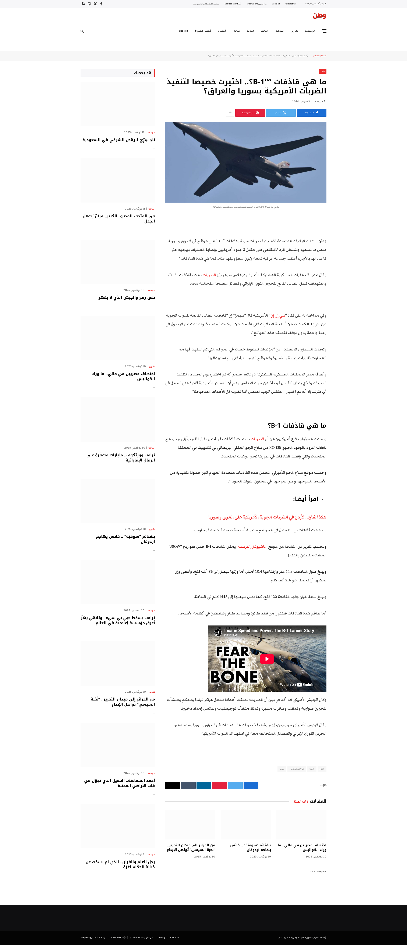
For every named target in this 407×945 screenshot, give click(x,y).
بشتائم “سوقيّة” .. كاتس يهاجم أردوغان (250, 847)
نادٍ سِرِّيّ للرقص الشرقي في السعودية (118, 139)
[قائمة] (324, 31)
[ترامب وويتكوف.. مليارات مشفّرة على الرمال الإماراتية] (118, 419)
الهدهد (279, 31)
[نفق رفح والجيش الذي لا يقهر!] (118, 262)
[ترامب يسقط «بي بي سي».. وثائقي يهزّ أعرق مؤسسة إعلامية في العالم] (118, 582)
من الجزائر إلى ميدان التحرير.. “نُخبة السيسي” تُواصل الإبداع (191, 847)
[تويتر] (341, 241)
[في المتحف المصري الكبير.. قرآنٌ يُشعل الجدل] (118, 180)
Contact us (290, 4)
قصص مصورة (203, 31)
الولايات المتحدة (297, 769)
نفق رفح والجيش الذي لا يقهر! (126, 297)
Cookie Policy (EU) (232, 4)
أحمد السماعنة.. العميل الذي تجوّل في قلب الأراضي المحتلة (119, 783)
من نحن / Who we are (256, 4)
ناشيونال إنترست (252, 546)
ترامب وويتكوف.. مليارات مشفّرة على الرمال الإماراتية (120, 458)
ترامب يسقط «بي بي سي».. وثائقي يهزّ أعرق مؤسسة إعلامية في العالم (118, 620)
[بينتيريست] (341, 263)
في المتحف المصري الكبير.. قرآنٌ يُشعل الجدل (119, 219)
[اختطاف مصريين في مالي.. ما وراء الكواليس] (301, 824)
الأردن (322, 769)
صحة (237, 31)
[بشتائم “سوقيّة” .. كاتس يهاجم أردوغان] (246, 824)
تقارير (294, 31)
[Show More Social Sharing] (230, 113)
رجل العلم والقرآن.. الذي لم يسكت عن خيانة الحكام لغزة (120, 864)
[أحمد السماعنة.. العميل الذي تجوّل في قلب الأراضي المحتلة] (118, 745)
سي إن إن (277, 315)
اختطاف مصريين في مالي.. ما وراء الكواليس (302, 847)
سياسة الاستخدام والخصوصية (206, 4)
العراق (311, 769)
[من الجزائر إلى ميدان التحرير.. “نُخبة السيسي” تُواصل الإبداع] (190, 824)
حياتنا (265, 31)
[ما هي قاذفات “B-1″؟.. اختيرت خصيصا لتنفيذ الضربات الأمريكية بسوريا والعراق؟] (245, 162)
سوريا (282, 769)
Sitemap (276, 4)
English (183, 31)
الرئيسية (310, 31)
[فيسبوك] (341, 230)
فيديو (250, 31)
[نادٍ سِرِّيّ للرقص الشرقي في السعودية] (118, 104)
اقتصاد (222, 31)
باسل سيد (319, 101)
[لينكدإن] (341, 252)
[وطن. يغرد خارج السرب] (319, 17)
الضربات (209, 275)
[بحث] (83, 31)
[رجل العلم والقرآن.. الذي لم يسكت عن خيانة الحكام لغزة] (118, 826)
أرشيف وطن (303, 55)
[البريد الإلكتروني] (341, 274)
